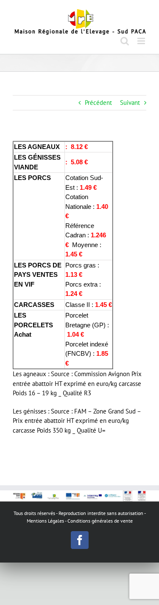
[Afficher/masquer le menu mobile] (141, 41)
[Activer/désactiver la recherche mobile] (124, 41)
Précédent (98, 102)
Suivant (130, 102)
